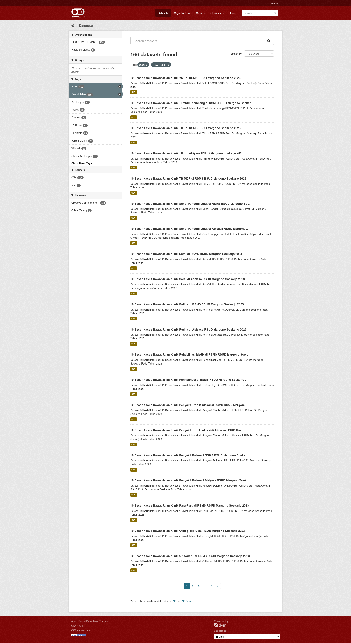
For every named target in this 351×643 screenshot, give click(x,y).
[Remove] (147, 64)
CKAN (220, 625)
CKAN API (77, 625)
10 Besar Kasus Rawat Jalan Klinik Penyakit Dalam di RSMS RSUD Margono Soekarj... (189, 455)
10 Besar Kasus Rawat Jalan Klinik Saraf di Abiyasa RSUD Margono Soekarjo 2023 (187, 279)
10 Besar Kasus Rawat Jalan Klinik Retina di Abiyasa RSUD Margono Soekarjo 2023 (188, 329)
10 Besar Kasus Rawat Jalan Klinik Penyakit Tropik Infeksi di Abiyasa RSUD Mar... (186, 430)
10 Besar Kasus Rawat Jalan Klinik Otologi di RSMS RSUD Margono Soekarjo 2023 (187, 530)
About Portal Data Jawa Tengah (89, 621)
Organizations (182, 13)
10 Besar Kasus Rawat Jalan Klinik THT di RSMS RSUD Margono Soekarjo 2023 (185, 128)
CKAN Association (81, 630)
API (174, 600)
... (205, 586)
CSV (133, 92)
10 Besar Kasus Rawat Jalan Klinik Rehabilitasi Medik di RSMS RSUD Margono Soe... (189, 354)
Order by (236, 54)
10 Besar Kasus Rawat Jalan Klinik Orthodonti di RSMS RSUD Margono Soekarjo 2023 (190, 556)
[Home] (72, 25)
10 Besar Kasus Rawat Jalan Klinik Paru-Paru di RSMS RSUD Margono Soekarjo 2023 (189, 505)
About (232, 13)
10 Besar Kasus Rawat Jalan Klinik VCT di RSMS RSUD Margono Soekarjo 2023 (185, 78)
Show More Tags (81, 163)
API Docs (186, 600)
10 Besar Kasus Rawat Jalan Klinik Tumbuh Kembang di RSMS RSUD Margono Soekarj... (192, 103)
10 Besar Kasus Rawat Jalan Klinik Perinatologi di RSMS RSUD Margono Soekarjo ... (188, 379)
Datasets (163, 13)
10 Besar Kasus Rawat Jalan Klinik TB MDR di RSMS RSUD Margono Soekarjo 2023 (188, 178)
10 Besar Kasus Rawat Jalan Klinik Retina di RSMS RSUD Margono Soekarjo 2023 (187, 304)
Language (220, 631)
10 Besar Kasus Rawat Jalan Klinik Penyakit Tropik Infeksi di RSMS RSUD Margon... (188, 405)
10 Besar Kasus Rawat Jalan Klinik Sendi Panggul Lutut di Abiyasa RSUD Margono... (189, 228)
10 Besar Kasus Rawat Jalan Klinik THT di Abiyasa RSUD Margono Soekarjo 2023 (186, 153)
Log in (274, 3)
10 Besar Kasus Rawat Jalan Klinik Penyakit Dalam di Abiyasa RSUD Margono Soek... (189, 480)
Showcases (217, 13)
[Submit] (274, 12)
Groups (200, 13)
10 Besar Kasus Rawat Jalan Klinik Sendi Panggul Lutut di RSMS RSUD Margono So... (190, 203)
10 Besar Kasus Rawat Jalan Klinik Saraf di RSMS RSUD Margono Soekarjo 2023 (186, 254)
